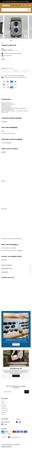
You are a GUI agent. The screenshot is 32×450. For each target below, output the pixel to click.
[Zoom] (25, 36)
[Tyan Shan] (16, 222)
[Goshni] (16, 194)
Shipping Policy (4, 408)
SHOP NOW (16, 344)
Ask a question (4, 272)
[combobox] (16, 10)
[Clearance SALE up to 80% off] (16, 325)
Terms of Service (4, 410)
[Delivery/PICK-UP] (16, 358)
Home (2, 43)
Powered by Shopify (6, 446)
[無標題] (16, 165)
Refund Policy (4, 406)
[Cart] (26, 5)
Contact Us (3, 414)
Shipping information (6, 265)
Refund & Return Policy (6, 268)
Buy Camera (3, 405)
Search (2, 401)
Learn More (16, 375)
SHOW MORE (4, 259)
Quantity (3, 59)
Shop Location (4, 412)
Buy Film (3, 403)
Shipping (3, 68)
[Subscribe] (26, 391)
